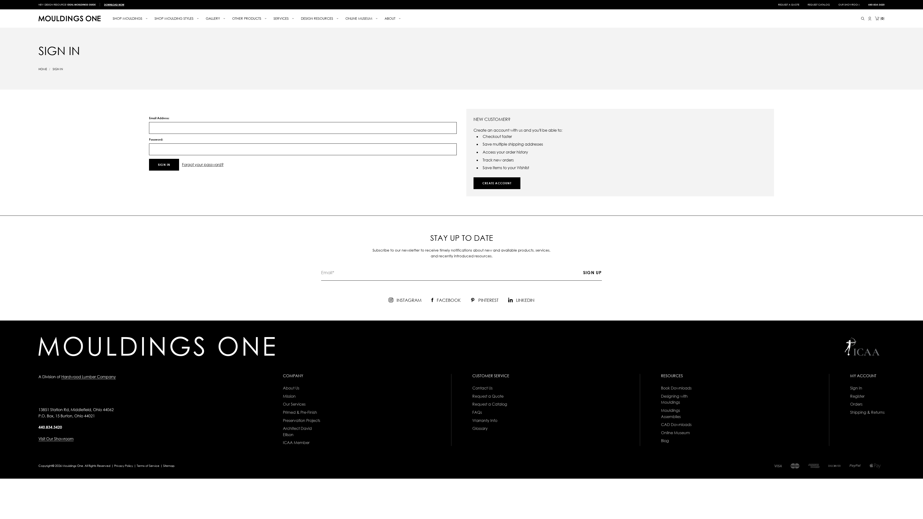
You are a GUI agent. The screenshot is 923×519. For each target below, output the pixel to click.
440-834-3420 (876, 4)
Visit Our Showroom (56, 438)
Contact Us (482, 388)
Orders (856, 404)
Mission (289, 396)
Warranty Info (484, 420)
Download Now (114, 4)
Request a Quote (788, 4)
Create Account (496, 183)
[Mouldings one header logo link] (69, 18)
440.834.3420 (50, 427)
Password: (156, 139)
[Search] (863, 18)
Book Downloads (676, 388)
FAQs (477, 412)
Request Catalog (819, 4)
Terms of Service (148, 466)
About (390, 18)
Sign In (856, 388)
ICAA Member (296, 442)
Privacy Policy (123, 466)
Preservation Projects (301, 420)
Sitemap (169, 466)
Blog (665, 440)
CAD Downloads (676, 424)
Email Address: (159, 118)
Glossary (480, 428)
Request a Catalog (489, 404)
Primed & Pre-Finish (300, 412)
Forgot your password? (203, 164)
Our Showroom (849, 4)
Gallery (213, 18)
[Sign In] (870, 18)
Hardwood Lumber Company (88, 376)
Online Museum (675, 432)
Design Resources (317, 18)
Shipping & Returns (867, 412)
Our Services (294, 404)
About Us (291, 388)
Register (857, 396)
